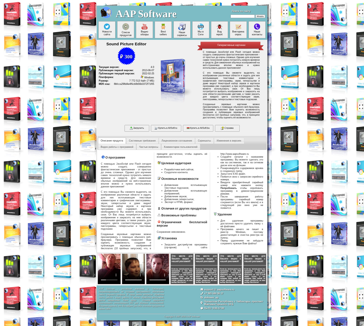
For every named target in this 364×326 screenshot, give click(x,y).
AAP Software (146, 14)
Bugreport (219, 33)
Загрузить (138, 128)
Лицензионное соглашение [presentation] (177, 140)
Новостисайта (107, 33)
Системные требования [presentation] (142, 140)
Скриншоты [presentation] (204, 140)
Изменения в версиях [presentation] (229, 140)
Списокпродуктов (126, 34)
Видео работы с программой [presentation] (117, 146)
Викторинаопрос (238, 33)
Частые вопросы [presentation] (148, 146)
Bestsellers (163, 33)
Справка (229, 128)
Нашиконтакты (257, 33)
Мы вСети (201, 33)
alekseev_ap (211, 297)
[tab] (112, 141)
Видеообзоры (144, 33)
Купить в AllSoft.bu (200, 128)
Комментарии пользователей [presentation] (180, 146)
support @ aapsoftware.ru (219, 289)
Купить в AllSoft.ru (167, 128)
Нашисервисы (182, 34)
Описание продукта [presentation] (112, 140)
